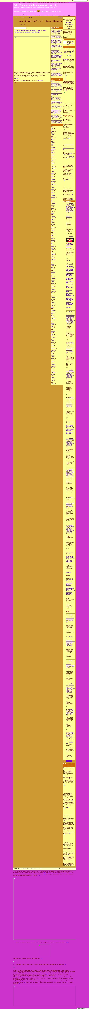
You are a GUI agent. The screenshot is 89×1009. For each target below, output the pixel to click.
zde (69, 15)
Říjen (52, 139)
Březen (52, 131)
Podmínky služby (71, 868)
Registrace (68, 0)
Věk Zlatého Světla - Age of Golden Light (36, 5)
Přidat (61, 17)
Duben (52, 171)
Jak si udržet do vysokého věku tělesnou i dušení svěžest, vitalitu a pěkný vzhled (56, 57)
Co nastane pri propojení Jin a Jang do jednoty (70, 665)
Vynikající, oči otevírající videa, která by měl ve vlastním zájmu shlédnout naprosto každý (56, 92)
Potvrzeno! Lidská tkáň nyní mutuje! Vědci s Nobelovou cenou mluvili (56, 105)
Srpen (52, 128)
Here (72, 199)
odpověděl (70, 470)
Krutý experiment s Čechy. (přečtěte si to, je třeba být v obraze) (56, 97)
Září (52, 141)
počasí (70, 156)
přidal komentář (71, 204)
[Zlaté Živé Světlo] (16, 23)
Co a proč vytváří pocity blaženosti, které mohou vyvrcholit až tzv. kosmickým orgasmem (70, 642)
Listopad (53, 149)
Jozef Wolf (71, 236)
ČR (73, 156)
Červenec (53, 129)
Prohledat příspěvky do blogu (26, 28)
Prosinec (53, 137)
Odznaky (56, 868)
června (52, 205)
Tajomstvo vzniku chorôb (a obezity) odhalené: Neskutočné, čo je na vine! (56, 101)
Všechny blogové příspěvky (20, 17)
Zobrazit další (68, 572)
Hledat (87, 0)
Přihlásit (72, 0)
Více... (69, 761)
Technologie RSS (15, 82)
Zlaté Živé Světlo (21, 80)
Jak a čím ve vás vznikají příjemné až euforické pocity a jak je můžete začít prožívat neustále (56, 65)
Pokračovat (16, 78)
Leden (52, 134)
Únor (52, 133)
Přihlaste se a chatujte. (81, 1008)
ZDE (69, 2)
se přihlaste (70, 24)
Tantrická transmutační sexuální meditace (70, 619)
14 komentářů (40, 80)
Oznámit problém (62, 868)
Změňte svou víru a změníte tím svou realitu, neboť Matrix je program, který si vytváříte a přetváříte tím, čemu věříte (70, 738)
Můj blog (30, 17)
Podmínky (65, 59)
